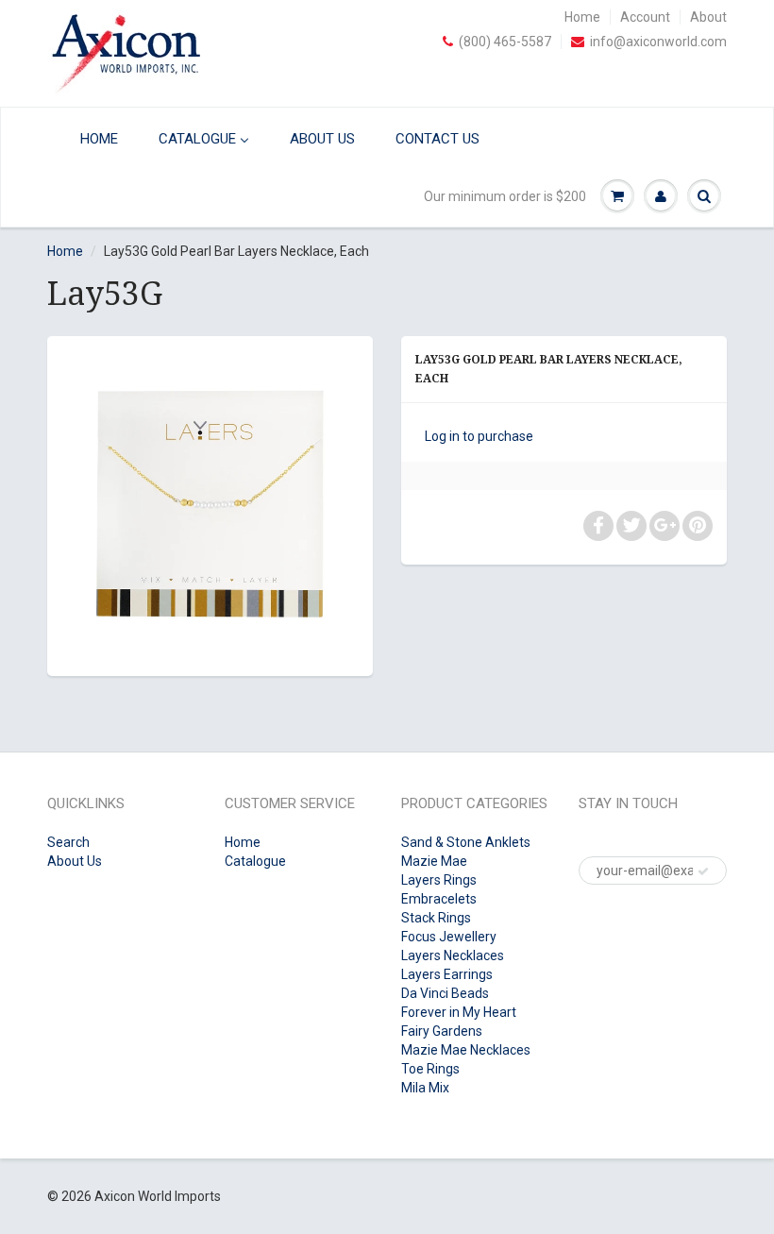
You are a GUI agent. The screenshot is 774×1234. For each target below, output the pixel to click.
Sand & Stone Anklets (465, 842)
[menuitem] (87, 138)
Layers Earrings (447, 974)
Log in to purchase (479, 436)
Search (68, 842)
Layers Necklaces (452, 955)
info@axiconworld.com (658, 41)
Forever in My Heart (458, 1012)
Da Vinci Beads (445, 993)
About (708, 17)
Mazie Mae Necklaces (465, 1049)
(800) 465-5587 (505, 41)
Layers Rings (439, 879)
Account (645, 17)
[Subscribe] (703, 871)
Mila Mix (425, 1087)
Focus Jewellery (448, 936)
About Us (74, 861)
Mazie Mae (434, 861)
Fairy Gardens (441, 1031)
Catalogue (255, 861)
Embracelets (439, 898)
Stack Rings (436, 917)
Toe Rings (430, 1068)
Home (582, 17)
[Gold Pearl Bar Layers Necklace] (210, 503)
